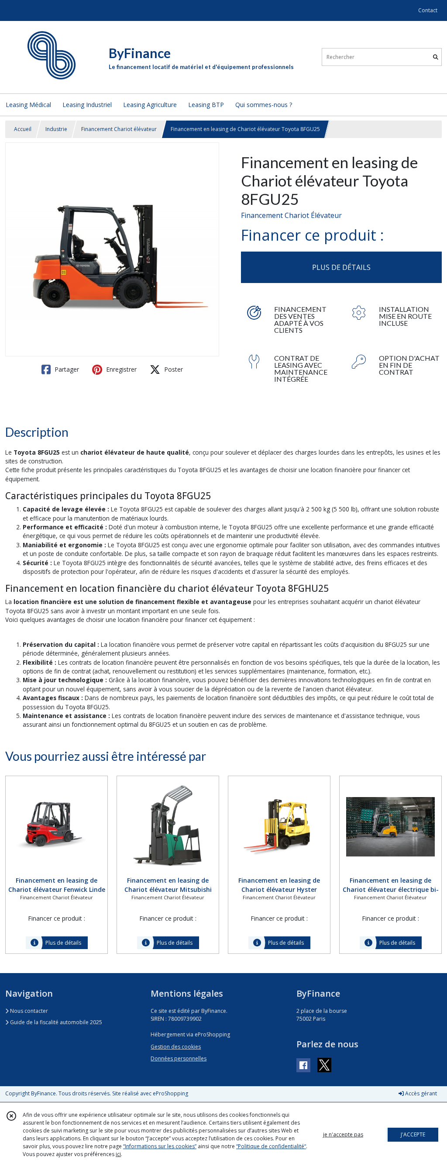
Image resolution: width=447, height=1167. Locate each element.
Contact (427, 10)
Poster (172, 369)
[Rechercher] (435, 57)
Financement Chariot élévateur (119, 129)
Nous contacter (28, 1011)
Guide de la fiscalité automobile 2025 (55, 1022)
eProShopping (170, 1093)
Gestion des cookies (176, 1046)
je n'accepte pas (343, 1134)
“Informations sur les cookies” (159, 1146)
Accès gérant (420, 1093)
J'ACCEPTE (413, 1134)
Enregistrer (120, 369)
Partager (66, 369)
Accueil (22, 129)
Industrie (56, 129)
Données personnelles (178, 1058)
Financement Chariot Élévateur (291, 215)
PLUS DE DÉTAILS (341, 267)
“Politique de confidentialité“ (271, 1146)
